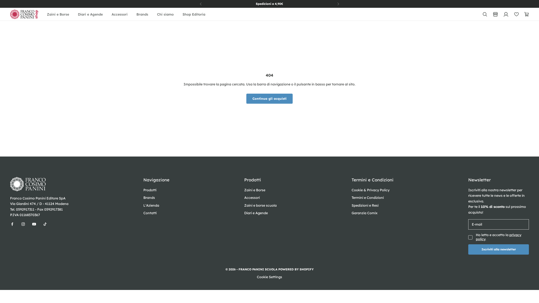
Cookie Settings (269, 277)
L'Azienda (151, 205)
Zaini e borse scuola (260, 205)
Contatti (150, 213)
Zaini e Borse (58, 14)
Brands (142, 14)
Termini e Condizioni (368, 197)
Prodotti (149, 190)
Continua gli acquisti (269, 99)
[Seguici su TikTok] (45, 224)
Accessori (120, 14)
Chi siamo (165, 14)
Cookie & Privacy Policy (371, 190)
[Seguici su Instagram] (23, 224)
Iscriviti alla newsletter (499, 249)
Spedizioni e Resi (365, 205)
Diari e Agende (90, 14)
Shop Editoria (194, 14)
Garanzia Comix (365, 213)
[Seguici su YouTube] (34, 224)
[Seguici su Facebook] (12, 224)
